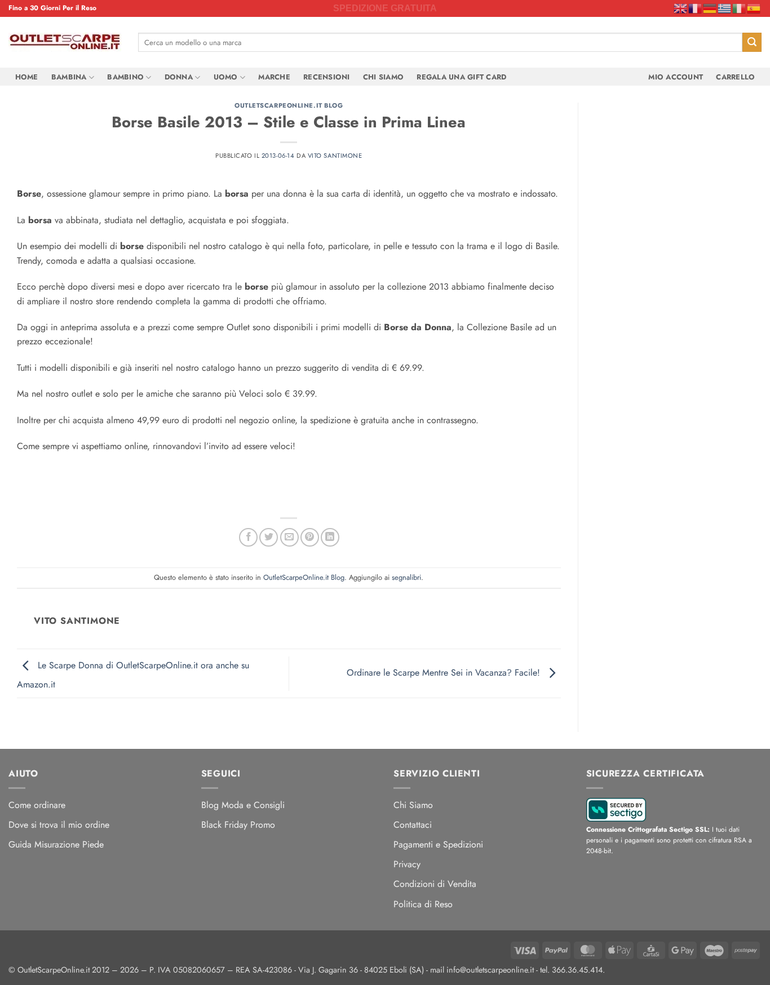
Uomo (226, 77)
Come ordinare (36, 804)
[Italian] (739, 8)
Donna (179, 77)
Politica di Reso (423, 904)
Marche (274, 77)
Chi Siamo (383, 77)
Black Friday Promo (238, 824)
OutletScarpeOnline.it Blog (288, 105)
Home (26, 77)
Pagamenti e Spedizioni (438, 844)
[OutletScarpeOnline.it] (64, 42)
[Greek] (725, 8)
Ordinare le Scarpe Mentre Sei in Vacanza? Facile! (445, 672)
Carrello (735, 77)
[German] (710, 8)
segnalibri (406, 577)
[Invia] (752, 42)
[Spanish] (754, 8)
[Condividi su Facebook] (248, 537)
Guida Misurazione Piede (56, 844)
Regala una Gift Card (461, 77)
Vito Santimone (335, 155)
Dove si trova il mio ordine (58, 824)
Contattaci (412, 824)
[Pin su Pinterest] (309, 537)
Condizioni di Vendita (434, 883)
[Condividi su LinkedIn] (330, 537)
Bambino (125, 77)
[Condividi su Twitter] (268, 537)
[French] (695, 8)
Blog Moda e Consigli (243, 804)
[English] (681, 8)
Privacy (407, 864)
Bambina (69, 77)
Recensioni (326, 77)
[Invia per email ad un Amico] (289, 537)
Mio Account (675, 77)
